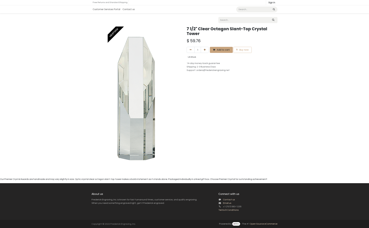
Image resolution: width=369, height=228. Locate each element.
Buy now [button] (244, 49)
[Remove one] (191, 50)
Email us (227, 203)
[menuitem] (106, 9)
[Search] (273, 9)
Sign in (271, 2)
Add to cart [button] (223, 49)
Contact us (229, 199)
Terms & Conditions (228, 210)
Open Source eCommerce (263, 224)
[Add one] (205, 50)
